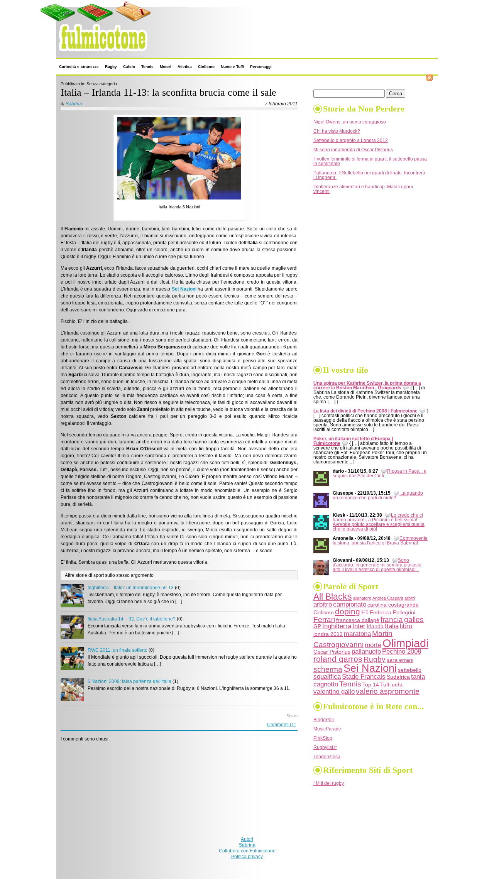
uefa (397, 684)
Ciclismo (206, 66)
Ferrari (324, 619)
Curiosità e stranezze (79, 66)
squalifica (327, 676)
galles (414, 619)
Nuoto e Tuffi (232, 66)
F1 (365, 612)
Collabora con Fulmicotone (247, 851)
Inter (358, 626)
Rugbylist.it (325, 747)
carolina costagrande (393, 605)
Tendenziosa (326, 756)
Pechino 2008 (401, 651)
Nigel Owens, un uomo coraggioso (349, 122)
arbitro (322, 604)
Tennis (147, 66)
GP (317, 626)
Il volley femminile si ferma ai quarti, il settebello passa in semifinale (370, 161)
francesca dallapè (357, 620)
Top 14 (370, 684)
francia (392, 619)
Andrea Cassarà (387, 598)
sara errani (400, 660)
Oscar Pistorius (331, 652)
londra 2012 (328, 634)
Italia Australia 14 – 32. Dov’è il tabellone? (132, 619)
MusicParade (327, 729)
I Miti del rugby (328, 783)
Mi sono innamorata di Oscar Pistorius (353, 149)
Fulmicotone (72, 53)
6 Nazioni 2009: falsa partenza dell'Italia (129, 681)
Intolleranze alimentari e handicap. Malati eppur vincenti (363, 189)
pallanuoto (366, 651)
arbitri (409, 598)
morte (373, 645)
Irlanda (375, 626)
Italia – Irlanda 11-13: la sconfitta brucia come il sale (168, 92)
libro (406, 626)
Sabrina (74, 103)
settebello (409, 670)
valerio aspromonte (388, 691)
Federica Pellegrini (392, 612)
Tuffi (385, 684)
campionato (349, 604)
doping (347, 611)
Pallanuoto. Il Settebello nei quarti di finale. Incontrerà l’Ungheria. (369, 175)
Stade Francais (364, 676)
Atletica (185, 66)
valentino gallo (334, 691)
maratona (357, 633)
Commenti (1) (281, 724)
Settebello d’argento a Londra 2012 (350, 140)
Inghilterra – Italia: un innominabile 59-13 (131, 587)
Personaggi (261, 66)
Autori (247, 839)
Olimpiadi (405, 643)
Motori (165, 66)
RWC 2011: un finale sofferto (117, 650)
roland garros (337, 658)
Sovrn (292, 715)
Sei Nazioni (370, 668)
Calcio (129, 66)
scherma (327, 669)
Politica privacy (247, 856)
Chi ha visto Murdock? (336, 131)
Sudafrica (398, 677)
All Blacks (332, 597)
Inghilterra (336, 626)
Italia (392, 626)
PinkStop (322, 738)
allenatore (362, 598)
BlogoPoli (323, 719)
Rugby (111, 66)
